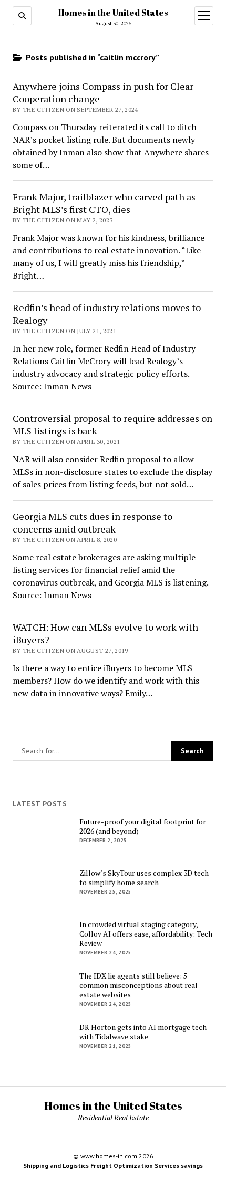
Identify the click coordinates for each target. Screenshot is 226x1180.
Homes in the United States (113, 12)
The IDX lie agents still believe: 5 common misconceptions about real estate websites (138, 985)
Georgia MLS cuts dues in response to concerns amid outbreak (92, 522)
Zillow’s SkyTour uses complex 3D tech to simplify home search (144, 877)
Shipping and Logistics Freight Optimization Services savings (113, 1166)
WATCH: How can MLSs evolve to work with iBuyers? (105, 633)
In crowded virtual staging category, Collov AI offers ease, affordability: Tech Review (145, 934)
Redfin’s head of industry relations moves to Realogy (107, 313)
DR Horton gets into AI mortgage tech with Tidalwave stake (143, 1032)
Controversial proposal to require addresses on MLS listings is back (112, 424)
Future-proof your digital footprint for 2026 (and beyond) (142, 826)
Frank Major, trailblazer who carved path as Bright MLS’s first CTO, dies (104, 203)
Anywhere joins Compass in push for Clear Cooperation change (103, 92)
